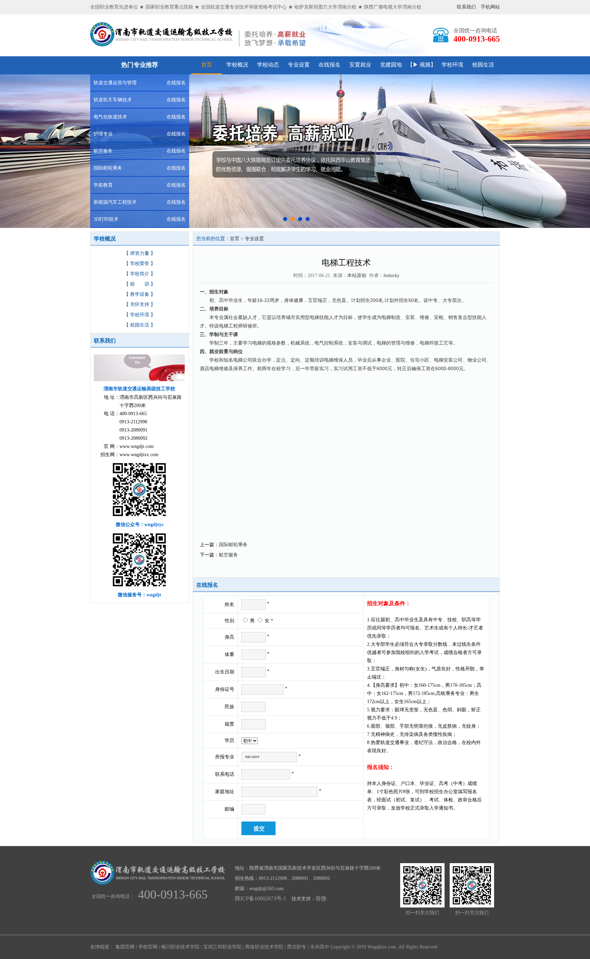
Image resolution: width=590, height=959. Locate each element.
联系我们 (466, 7)
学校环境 (452, 65)
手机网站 (490, 7)
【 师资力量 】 (139, 253)
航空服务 (228, 554)
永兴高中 (319, 946)
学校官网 (147, 946)
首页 (206, 65)
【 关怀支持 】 (139, 304)
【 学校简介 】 (139, 273)
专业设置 (299, 65)
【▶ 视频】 (421, 65)
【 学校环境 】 (139, 314)
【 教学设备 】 (139, 294)
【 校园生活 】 (139, 325)
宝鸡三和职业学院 (222, 946)
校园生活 (483, 65)
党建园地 (391, 65)
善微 (320, 898)
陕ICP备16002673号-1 (260, 898)
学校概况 (237, 65)
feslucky (391, 275)
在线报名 (329, 65)
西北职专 (296, 946)
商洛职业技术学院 (264, 946)
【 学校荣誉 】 (139, 263)
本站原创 (356, 275)
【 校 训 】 (139, 284)
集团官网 (125, 946)
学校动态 (268, 65)
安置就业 (360, 65)
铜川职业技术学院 (180, 946)
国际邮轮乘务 (233, 544)
